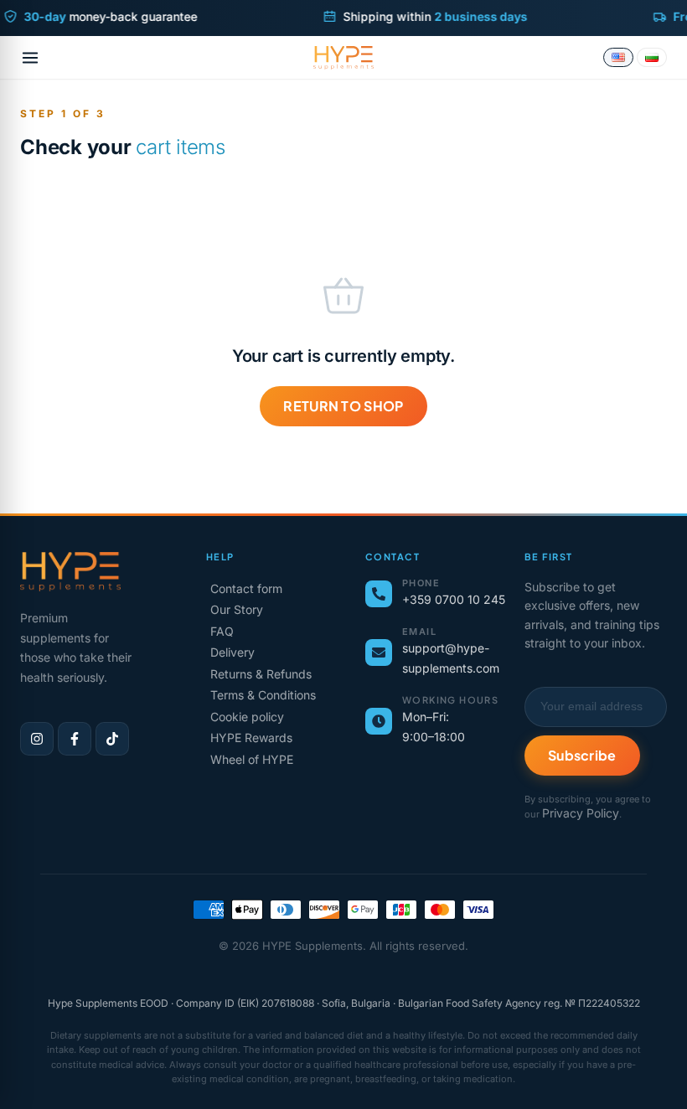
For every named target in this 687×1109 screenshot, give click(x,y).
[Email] (378, 652)
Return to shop (343, 406)
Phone (421, 583)
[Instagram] (37, 739)
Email (419, 631)
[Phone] (378, 593)
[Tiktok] (112, 739)
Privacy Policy (580, 813)
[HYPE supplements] (343, 58)
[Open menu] (30, 58)
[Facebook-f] (74, 739)
